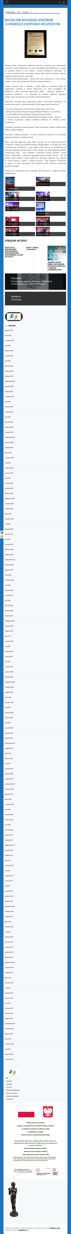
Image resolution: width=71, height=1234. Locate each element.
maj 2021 (7, 646)
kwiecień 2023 (9, 529)
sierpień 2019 (9, 748)
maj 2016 (7, 932)
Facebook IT (9, 1099)
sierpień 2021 (9, 631)
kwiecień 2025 (9, 407)
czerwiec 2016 (9, 927)
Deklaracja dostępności (13, 1090)
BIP (7, 1078)
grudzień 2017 (9, 835)
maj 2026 (7, 345)
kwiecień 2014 (9, 1054)
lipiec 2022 (8, 575)
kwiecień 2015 (9, 993)
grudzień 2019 (9, 733)
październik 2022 (10, 560)
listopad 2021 (9, 616)
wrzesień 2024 (9, 442)
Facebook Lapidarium (12, 1096)
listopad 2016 (9, 901)
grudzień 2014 (9, 1013)
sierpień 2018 (9, 794)
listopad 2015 (9, 957)
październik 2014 (10, 1023)
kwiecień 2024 (9, 468)
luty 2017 (7, 886)
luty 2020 (7, 723)
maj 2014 (7, 1049)
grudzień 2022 (9, 549)
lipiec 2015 (8, 978)
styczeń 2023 (9, 544)
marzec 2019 (9, 758)
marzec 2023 (9, 534)
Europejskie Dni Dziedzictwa (40, 171)
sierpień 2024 (9, 447)
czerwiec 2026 (9, 340)
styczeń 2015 (9, 1008)
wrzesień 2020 (9, 687)
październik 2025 (10, 381)
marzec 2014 (9, 1059)
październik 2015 (10, 962)
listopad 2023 (9, 493)
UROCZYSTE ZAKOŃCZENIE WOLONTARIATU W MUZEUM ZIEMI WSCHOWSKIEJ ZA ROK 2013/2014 (14, 252)
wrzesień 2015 (9, 967)
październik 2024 (10, 437)
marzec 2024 (9, 473)
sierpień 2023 (9, 509)
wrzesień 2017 (9, 850)
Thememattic (23, 1230)
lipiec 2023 (8, 514)
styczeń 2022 (9, 605)
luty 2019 (7, 763)
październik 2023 (10, 498)
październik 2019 (10, 743)
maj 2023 (7, 524)
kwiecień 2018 (9, 814)
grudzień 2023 (9, 488)
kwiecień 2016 (9, 937)
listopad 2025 (9, 376)
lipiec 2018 (8, 799)
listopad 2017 (9, 840)
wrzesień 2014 (9, 1029)
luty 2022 (7, 600)
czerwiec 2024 (9, 458)
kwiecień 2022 (9, 590)
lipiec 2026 (8, 335)
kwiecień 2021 (9, 651)
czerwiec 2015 (9, 983)
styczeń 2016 (9, 947)
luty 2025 (7, 417)
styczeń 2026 (9, 366)
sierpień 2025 (9, 391)
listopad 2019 (9, 738)
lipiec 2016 (8, 921)
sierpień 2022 (9, 570)
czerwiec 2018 (9, 804)
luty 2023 (7, 539)
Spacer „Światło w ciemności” (32, 248)
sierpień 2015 (9, 972)
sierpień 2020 (9, 692)
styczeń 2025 (9, 422)
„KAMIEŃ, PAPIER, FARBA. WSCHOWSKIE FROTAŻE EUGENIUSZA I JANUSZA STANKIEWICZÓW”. (56, 266)
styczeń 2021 (9, 667)
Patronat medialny (11, 1093)
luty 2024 (7, 478)
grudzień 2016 (9, 896)
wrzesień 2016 (9, 911)
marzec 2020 (9, 718)
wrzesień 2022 (9, 565)
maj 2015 (7, 988)
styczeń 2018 (9, 830)
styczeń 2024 (9, 483)
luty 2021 (7, 662)
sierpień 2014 (9, 1034)
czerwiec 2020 (9, 702)
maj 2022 (7, 585)
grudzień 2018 (9, 774)
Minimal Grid (55, 1228)
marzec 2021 (9, 656)
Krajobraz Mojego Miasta (40, 145)
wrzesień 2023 (9, 503)
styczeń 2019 (9, 769)
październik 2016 (10, 906)
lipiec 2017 (8, 860)
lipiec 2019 (8, 753)
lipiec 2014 (8, 1039)
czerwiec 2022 (9, 580)
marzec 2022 (9, 595)
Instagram (9, 1084)
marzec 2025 (9, 412)
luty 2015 (7, 1003)
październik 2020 (10, 682)
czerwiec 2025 (9, 396)
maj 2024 (7, 463)
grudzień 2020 (9, 672)
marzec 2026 (9, 356)
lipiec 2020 (8, 697)
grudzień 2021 (9, 611)
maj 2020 (7, 707)
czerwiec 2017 (9, 865)
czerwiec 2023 (9, 519)
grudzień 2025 (9, 371)
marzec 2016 (9, 942)
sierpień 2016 (9, 916)
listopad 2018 (9, 779)
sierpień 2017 (9, 855)
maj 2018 (7, 809)
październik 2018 (10, 784)
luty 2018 (7, 825)
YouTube (9, 1087)
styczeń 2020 (9, 728)
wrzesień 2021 (9, 626)
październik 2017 (10, 845)
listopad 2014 (9, 1018)
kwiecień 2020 (9, 712)
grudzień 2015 (9, 952)
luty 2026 (7, 361)
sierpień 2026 (9, 330)
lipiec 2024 (8, 453)
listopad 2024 (9, 432)
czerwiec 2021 (9, 641)
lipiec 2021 (8, 636)
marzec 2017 (9, 881)
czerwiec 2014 (9, 1044)
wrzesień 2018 (9, 789)
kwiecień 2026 (9, 351)
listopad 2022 (9, 554)
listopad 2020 (9, 677)
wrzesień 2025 (9, 386)
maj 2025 (7, 402)
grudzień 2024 (9, 427)
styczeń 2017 (9, 891)
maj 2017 (7, 871)
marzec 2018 (9, 820)
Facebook (9, 1081)
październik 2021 (10, 621)
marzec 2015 (9, 998)
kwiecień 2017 (9, 876)
